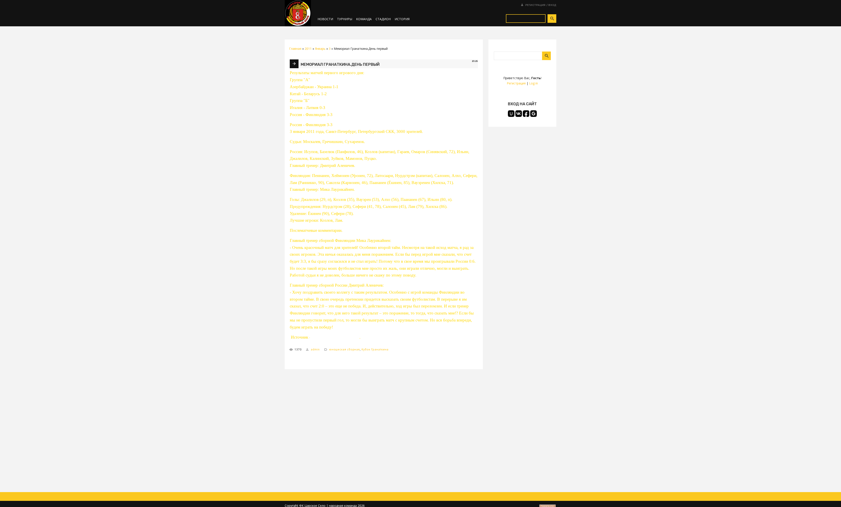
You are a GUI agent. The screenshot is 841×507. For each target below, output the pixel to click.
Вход (552, 5)
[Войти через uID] (511, 113)
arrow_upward (831, 497)
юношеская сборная (344, 349)
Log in (533, 83)
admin (315, 349)
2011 (308, 48)
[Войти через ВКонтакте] (518, 113)
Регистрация (535, 5)
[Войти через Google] (533, 113)
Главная (295, 48)
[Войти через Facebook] (526, 113)
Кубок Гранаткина (375, 349)
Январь (320, 48)
